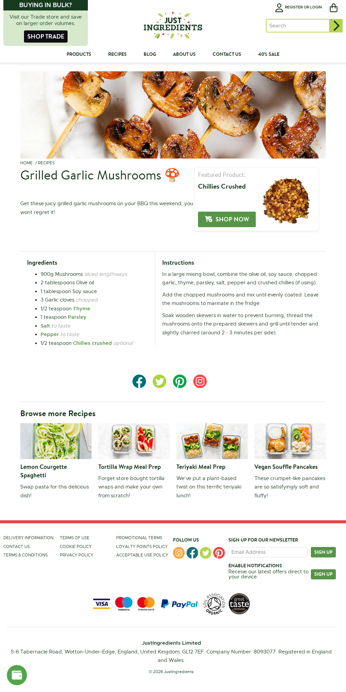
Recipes (46, 163)
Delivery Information (28, 538)
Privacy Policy (76, 555)
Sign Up (323, 574)
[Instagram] (179, 553)
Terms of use (75, 538)
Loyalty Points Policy (142, 546)
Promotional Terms (139, 538)
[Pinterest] (219, 553)
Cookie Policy (76, 546)
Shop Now (232, 219)
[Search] (336, 25)
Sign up (323, 552)
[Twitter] (206, 553)
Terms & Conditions (25, 555)
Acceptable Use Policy (142, 555)
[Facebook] (192, 553)
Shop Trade (45, 36)
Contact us (16, 546)
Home (26, 163)
